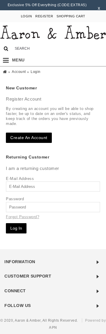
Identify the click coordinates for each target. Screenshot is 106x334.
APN (53, 327)
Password (15, 199)
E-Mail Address (20, 178)
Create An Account (28, 137)
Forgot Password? (22, 217)
